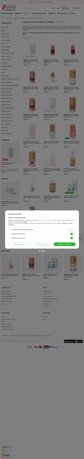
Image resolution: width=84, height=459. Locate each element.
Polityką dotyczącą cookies (45, 220)
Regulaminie (65, 223)
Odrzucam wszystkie (41, 244)
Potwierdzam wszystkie (65, 244)
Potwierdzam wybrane (19, 244)
